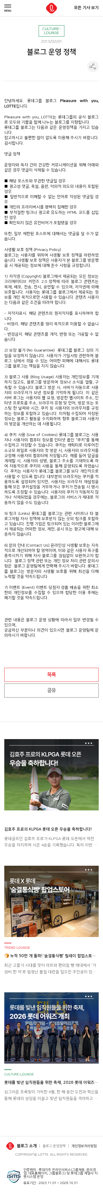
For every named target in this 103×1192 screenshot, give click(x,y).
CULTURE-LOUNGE (51, 31)
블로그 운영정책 (54, 1146)
